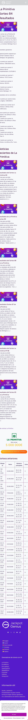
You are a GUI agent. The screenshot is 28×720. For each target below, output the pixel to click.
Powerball (4, 672)
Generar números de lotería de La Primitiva (14, 451)
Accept (14, 714)
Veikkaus (4, 674)
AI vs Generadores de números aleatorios (13, 696)
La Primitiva (5, 662)
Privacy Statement (17, 718)
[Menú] (25, 2)
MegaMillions (5, 670)
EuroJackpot (5, 666)
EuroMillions (5, 664)
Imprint (23, 718)
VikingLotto (5, 676)
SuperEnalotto (6, 668)
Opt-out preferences (8, 718)
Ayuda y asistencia (7, 690)
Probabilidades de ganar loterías (11, 692)
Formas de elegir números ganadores (12, 694)
